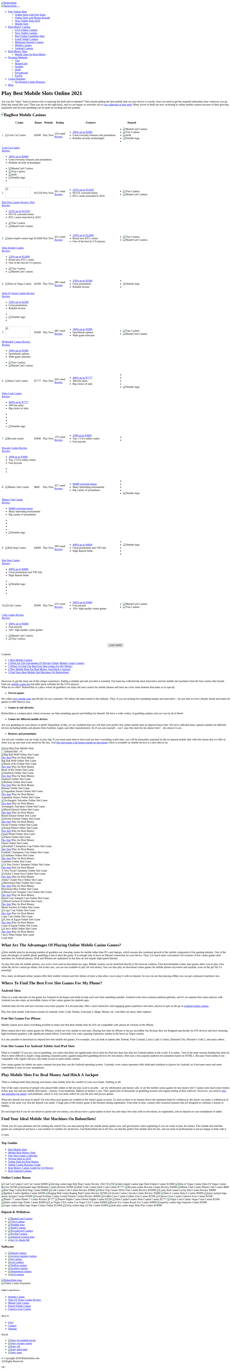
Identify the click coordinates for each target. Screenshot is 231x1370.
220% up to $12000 (83, 235)
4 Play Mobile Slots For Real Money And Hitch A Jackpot (39, 669)
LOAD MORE (115, 645)
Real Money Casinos (19, 26)
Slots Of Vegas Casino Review (24, 1299)
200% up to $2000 (82, 132)
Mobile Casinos (23, 45)
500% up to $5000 (82, 602)
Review (58, 136)
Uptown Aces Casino (19, 1309)
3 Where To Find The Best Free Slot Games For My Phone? (40, 666)
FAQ (11, 1322)
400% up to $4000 (82, 544)
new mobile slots (22, 698)
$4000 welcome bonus (85, 484)
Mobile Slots (21, 23)
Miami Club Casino (18, 1302)
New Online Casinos (26, 33)
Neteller (19, 66)
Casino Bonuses (16, 78)
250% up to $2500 (82, 280)
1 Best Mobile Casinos (20, 660)
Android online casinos (196, 1006)
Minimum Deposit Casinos (29, 42)
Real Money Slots (17, 51)
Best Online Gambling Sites (30, 36)
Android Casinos (24, 48)
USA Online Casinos (26, 30)
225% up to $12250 (83, 189)
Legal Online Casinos (26, 39)
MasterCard (21, 63)
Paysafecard (21, 72)
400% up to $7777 (82, 377)
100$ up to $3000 (82, 435)
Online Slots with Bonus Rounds (32, 17)
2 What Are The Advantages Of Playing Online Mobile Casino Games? (46, 663)
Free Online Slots (17, 11)
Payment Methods (17, 57)
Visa (17, 60)
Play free (6, 757)
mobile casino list (20, 684)
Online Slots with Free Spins (30, 14)
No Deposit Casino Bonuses (30, 81)
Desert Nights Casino (19, 1306)
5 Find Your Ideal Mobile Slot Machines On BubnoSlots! (38, 672)
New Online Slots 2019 (27, 20)
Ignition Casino (16, 1296)
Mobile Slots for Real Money (30, 54)
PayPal (18, 75)
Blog (10, 84)
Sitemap (12, 1328)
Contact (12, 1325)
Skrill (18, 69)
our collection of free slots (118, 104)
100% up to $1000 (82, 329)
